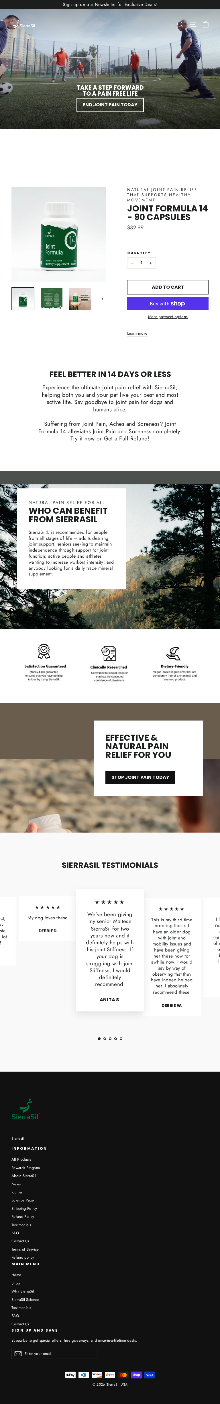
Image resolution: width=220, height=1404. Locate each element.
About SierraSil (23, 1175)
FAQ (15, 1233)
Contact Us (20, 1241)
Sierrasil (17, 1138)
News (16, 1184)
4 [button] (115, 1038)
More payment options (168, 316)
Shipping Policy (24, 1208)
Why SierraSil (22, 1291)
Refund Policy (22, 1216)
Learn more (137, 333)
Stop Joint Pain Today (140, 777)
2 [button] (104, 1038)
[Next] (102, 298)
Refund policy (22, 1257)
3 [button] (110, 1038)
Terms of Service (25, 1249)
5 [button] (121, 1038)
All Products (21, 1159)
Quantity (139, 253)
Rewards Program (25, 1167)
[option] (110, 952)
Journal (17, 1192)
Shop (15, 1283)
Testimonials (21, 1225)
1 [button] (99, 1038)
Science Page (22, 1200)
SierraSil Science (25, 1299)
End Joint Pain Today (110, 104)
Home (16, 1275)
